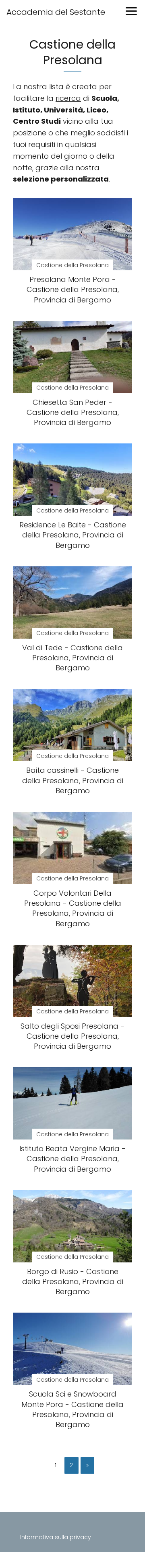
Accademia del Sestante (55, 12)
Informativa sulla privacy (55, 1537)
